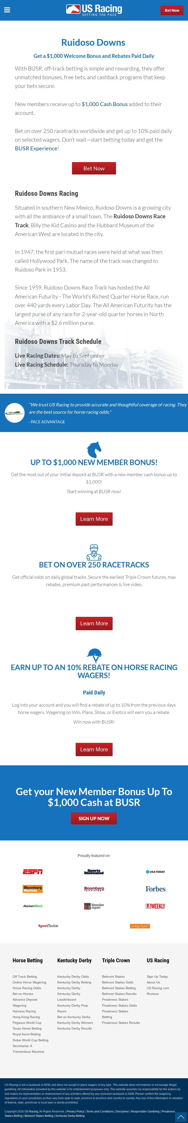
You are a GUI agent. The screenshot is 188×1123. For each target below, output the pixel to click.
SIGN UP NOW (94, 818)
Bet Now (172, 10)
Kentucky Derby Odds (73, 976)
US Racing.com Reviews (158, 991)
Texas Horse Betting (27, 1028)
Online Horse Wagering (29, 982)
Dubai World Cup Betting (30, 1040)
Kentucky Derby (68, 988)
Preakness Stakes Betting (115, 1014)
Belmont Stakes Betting (119, 988)
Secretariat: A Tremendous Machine (28, 1048)
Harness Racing (24, 1011)
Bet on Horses (23, 994)
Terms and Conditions (99, 1111)
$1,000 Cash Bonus (105, 104)
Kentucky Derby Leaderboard (68, 996)
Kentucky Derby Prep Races (72, 1008)
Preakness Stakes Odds (119, 1005)
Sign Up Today (157, 976)
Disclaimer (122, 1111)
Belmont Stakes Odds (117, 982)
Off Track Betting (25, 976)
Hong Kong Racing (26, 1017)
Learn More (94, 519)
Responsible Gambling (145, 1111)
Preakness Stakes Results (121, 1023)
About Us (153, 982)
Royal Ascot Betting (27, 1034)
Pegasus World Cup (27, 1023)
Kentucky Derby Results (74, 1028)
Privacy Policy (75, 1111)
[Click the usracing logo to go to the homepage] (94, 10)
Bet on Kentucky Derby (74, 1017)
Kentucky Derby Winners (75, 1023)
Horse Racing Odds (27, 988)
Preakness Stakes (115, 999)
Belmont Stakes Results (119, 994)
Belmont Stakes (113, 976)
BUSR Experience (36, 148)
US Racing (31, 1111)
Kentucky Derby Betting (74, 982)
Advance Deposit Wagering (25, 1002)
